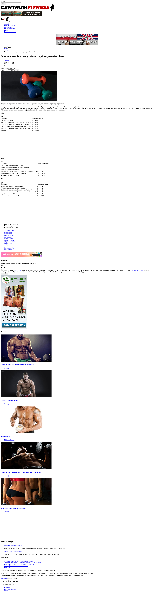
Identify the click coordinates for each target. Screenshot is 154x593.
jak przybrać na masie (10, 242)
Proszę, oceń (4, 70)
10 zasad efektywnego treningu (13, 551)
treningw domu (8, 245)
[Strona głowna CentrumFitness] (27, 10)
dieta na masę (8, 233)
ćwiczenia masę (8, 232)
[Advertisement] (77, 143)
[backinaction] (21, 16)
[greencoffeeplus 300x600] (14, 328)
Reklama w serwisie (10, 32)
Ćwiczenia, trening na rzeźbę (9, 400)
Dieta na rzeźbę (5, 436)
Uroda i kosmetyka (9, 28)
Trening (6, 24)
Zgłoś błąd (4, 578)
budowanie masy (9, 240)
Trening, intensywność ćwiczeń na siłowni (16, 566)
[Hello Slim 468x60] (21, 257)
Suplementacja (8, 27)
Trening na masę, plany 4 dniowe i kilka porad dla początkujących (21, 472)
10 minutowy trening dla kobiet (13, 545)
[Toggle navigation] (9, 21)
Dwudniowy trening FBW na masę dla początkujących (19, 564)
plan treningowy (8, 238)
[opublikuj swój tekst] (77, 42)
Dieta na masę (8, 567)
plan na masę (8, 243)
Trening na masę (9, 230)
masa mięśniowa (9, 235)
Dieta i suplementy (9, 440)
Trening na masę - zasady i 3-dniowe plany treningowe (17, 364)
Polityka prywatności (10, 589)
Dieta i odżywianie (9, 25)
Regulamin (18, 270)
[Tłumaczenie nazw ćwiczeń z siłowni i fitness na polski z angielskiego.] (77, 37)
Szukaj (3, 3)
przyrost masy (8, 237)
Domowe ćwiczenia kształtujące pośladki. (13, 508)
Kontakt (6, 30)
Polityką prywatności (137, 270)
